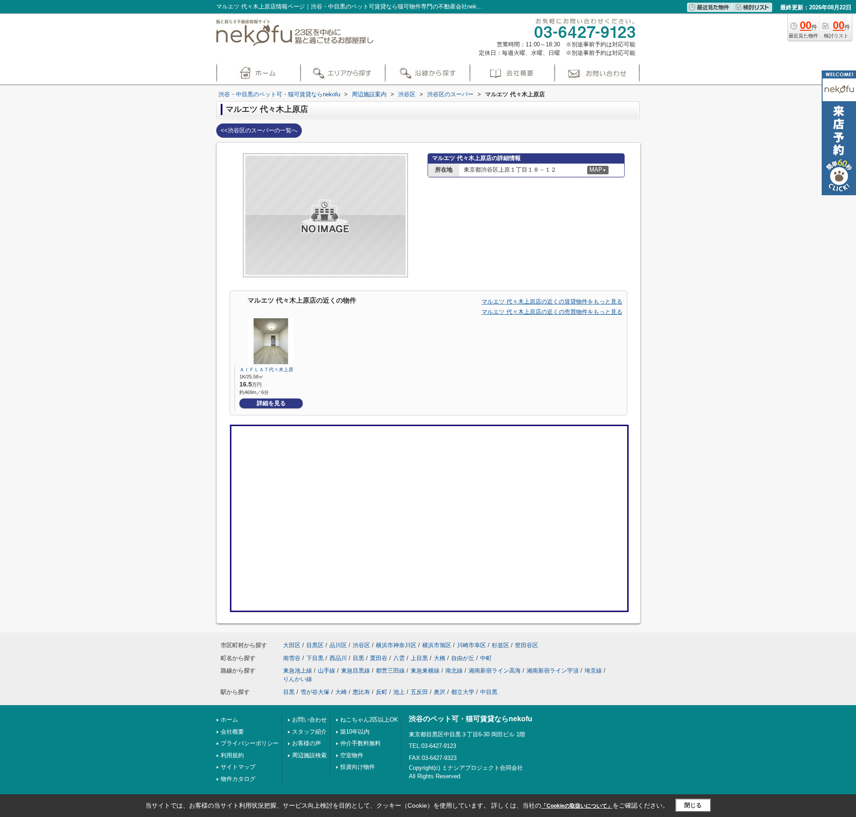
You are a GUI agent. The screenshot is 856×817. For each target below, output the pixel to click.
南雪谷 (291, 658)
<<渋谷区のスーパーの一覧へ (259, 130)
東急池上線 (297, 670)
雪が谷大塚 (314, 692)
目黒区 (315, 645)
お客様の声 (306, 743)
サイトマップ (238, 767)
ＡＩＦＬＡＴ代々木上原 (266, 369)
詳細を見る (271, 403)
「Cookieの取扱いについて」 (577, 806)
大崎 (341, 692)
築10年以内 (355, 731)
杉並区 (500, 645)
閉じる (693, 805)
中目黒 (489, 692)
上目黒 (419, 658)
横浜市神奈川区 (396, 645)
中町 (486, 658)
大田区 (291, 645)
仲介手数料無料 (360, 743)
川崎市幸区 (471, 645)
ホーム (229, 719)
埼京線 (593, 670)
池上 (399, 692)
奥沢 (439, 692)
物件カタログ (238, 779)
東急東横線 (425, 670)
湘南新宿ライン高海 (495, 670)
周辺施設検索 (309, 755)
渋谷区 (361, 645)
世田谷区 (526, 645)
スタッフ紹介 (309, 731)
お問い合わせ (309, 719)
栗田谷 (378, 658)
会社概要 (232, 731)
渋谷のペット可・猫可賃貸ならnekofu (470, 719)
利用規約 (232, 755)
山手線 (326, 670)
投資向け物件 (357, 767)
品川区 (338, 645)
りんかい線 (297, 679)
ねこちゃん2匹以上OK (369, 719)
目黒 (358, 658)
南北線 (454, 670)
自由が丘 (462, 658)
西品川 (338, 658)
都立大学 (462, 692)
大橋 (439, 658)
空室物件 (351, 755)
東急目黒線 (355, 670)
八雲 (399, 658)
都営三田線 (390, 670)
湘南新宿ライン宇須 (553, 670)
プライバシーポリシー (250, 743)
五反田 (419, 692)
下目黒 (315, 658)
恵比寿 (361, 692)
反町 (381, 692)
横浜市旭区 (436, 645)
